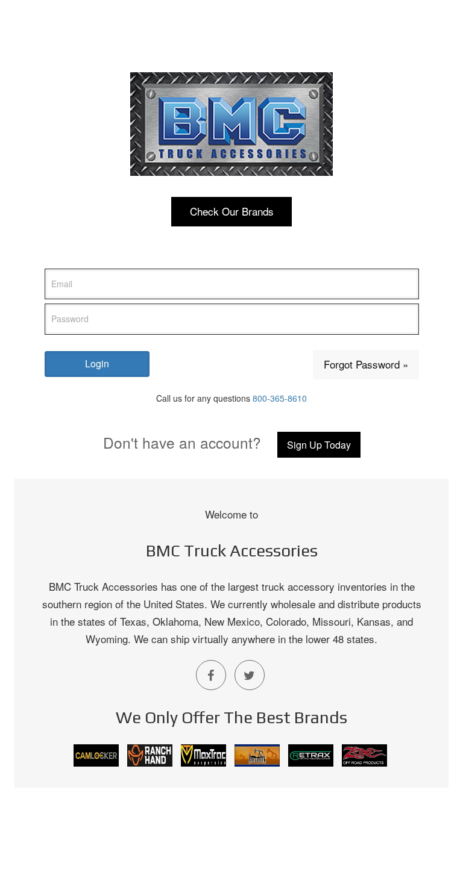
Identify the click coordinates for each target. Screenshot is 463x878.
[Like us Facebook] (211, 675)
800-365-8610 (280, 398)
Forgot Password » (366, 364)
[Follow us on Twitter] (250, 675)
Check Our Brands (232, 211)
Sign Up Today (319, 445)
